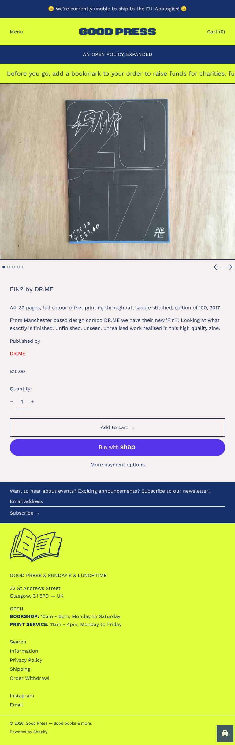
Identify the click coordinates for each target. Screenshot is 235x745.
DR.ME (17, 353)
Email (16, 705)
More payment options (118, 464)
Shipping (20, 669)
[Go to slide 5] (23, 267)
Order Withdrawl (30, 678)
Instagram (22, 695)
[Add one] (32, 401)
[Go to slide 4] (18, 267)
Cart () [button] (216, 32)
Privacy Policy (26, 660)
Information (24, 651)
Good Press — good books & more (58, 723)
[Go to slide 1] (3, 267)
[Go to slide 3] (13, 267)
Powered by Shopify (29, 731)
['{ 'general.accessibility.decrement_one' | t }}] (11, 401)
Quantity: (21, 389)
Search (18, 642)
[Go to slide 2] (8, 267)
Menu (16, 32)
